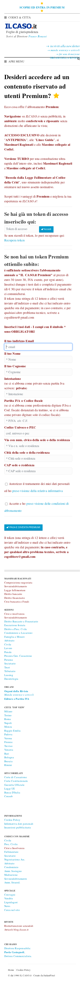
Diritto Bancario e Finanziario (21, 621)
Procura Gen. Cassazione (18, 656)
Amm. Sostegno (13, 871)
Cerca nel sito (12, 910)
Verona (8, 738)
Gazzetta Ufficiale (14, 785)
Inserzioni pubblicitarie (17, 827)
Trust (7, 667)
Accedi (47, 229)
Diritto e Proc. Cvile (15, 629)
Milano (8, 711)
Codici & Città (20, 17)
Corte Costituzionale (16, 781)
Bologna (9, 757)
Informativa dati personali (18, 823)
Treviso (8, 746)
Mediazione (11, 875)
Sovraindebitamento (15, 878)
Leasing (8, 675)
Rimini (8, 765)
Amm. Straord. (12, 882)
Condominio (11, 867)
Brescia (8, 761)
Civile (7, 644)
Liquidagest (11, 902)
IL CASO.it (25, 975)
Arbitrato (9, 640)
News (7, 906)
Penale (8, 652)
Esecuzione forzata (14, 625)
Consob (8, 796)
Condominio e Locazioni (18, 633)
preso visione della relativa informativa (37, 491)
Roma (7, 719)
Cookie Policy (12, 820)
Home (11, 969)
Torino (8, 715)
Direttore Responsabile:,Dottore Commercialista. (18, 952)
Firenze (8, 742)
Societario (10, 663)
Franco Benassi (38, 36)
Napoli (8, 723)
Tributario (10, 671)
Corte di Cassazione (15, 777)
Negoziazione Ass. (14, 859)
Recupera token (14, 240)
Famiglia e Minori (14, 636)
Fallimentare (11, 852)
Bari (6, 753)
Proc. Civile (11, 844)
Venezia (8, 749)
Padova (8, 734)
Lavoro (8, 648)
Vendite (8, 898)
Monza (8, 726)
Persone (8, 659)
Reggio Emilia (12, 730)
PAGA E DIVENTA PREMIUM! (24, 527)
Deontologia (11, 679)
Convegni (9, 894)
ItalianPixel (49, 975)
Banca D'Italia (12, 792)
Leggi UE (9, 788)
